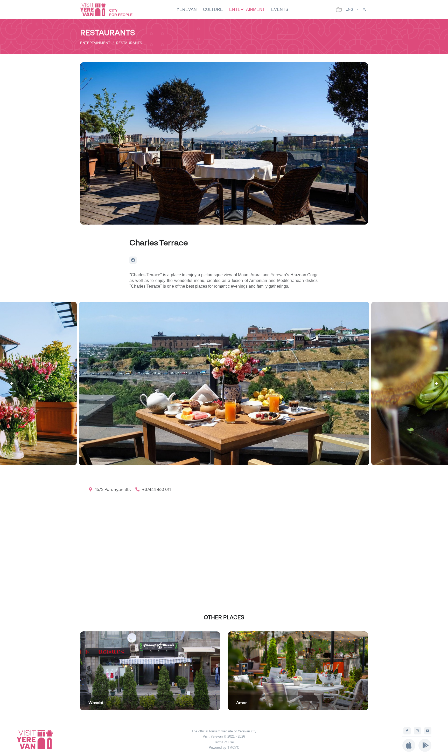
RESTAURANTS (129, 42)
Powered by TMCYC (224, 748)
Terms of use (224, 742)
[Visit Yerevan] (95, 9)
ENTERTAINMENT (247, 9)
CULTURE (213, 9)
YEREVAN (187, 9)
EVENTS (279, 9)
